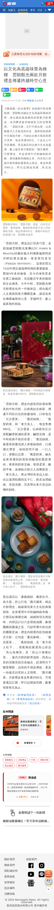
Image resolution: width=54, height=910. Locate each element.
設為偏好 (4, 92)
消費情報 (9, 893)
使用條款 (9, 882)
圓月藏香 (22, 765)
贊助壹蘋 (13, 92)
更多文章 (35, 797)
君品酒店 (9, 765)
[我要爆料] (48, 873)
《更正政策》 (34, 703)
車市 (32, 10)
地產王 (12, 10)
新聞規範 (9, 876)
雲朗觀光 (9, 759)
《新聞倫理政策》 (26, 695)
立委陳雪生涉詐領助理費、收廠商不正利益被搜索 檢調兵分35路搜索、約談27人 (31, 55)
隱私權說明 (10, 870)
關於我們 (9, 859)
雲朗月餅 (44, 759)
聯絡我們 (9, 865)
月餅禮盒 (22, 759)
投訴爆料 (9, 888)
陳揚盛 (30, 100)
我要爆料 (21, 92)
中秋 (33, 759)
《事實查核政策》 (25, 699)
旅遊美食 (23, 10)
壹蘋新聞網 (9, 64)
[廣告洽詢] (48, 881)
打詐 (40, 10)
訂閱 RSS (23, 797)
